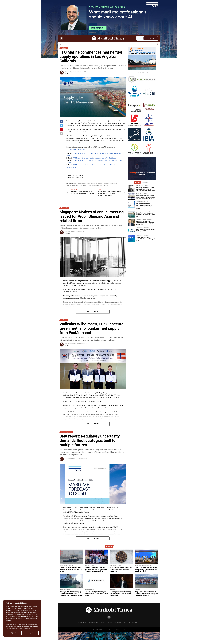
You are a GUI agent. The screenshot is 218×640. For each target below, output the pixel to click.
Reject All (13, 633)
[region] (22, 618)
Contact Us (136, 622)
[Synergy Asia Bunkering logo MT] (148, 112)
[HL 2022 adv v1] (142, 84)
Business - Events (96, 184)
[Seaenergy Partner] (134, 98)
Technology (121, 44)
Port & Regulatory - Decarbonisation (79, 185)
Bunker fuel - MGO (84, 184)
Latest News (82, 622)
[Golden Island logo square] (148, 126)
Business (82, 44)
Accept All (30, 633)
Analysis (97, 44)
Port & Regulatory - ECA (100, 185)
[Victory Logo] (134, 155)
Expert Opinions (133, 44)
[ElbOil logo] (148, 98)
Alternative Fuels (108, 44)
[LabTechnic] (142, 179)
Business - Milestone (110, 184)
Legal (89, 44)
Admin (68, 73)
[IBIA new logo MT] (148, 141)
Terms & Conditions (24, 628)
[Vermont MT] (134, 126)
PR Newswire (93, 622)
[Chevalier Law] (134, 141)
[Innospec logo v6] (134, 112)
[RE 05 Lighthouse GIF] (142, 69)
